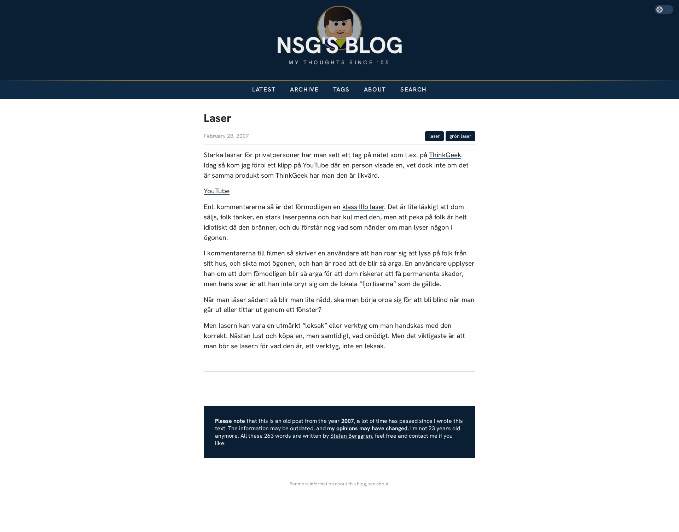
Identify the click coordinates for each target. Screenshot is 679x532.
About (375, 89)
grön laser (460, 136)
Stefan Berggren (351, 435)
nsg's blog (339, 45)
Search (413, 89)
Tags (341, 89)
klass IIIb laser (363, 206)
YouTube (217, 191)
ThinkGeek (445, 154)
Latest (264, 89)
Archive (304, 89)
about (382, 484)
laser (434, 136)
